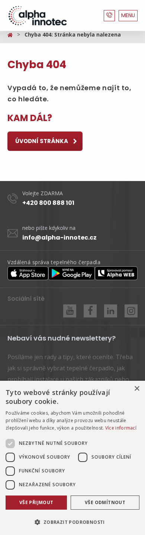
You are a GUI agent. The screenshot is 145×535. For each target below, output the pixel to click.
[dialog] (72, 458)
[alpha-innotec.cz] (37, 15)
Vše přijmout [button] (36, 502)
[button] (72, 521)
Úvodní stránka (42, 141)
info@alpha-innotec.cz (59, 237)
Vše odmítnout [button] (105, 502)
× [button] (136, 389)
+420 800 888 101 (48, 203)
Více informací (120, 428)
